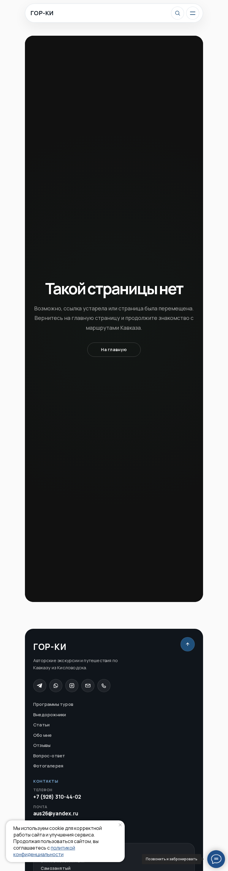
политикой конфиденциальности (44, 851)
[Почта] (87, 685)
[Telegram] (39, 685)
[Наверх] (187, 644)
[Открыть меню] (192, 13)
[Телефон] (103, 685)
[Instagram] (71, 685)
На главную (114, 349)
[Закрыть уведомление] (120, 825)
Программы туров (53, 704)
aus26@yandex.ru (55, 811)
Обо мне (42, 735)
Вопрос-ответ (49, 756)
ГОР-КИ (42, 13)
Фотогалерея (48, 766)
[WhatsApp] (55, 685)
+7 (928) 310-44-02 (57, 794)
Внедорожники (49, 715)
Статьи (41, 725)
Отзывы (41, 745)
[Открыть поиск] (177, 13)
